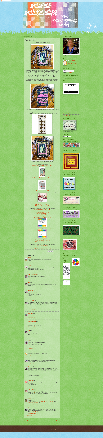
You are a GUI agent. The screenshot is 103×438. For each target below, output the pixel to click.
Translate (70, 72)
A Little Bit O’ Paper (34, 411)
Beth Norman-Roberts (32, 321)
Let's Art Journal (31, 389)
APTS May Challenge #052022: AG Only (42, 204)
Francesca (30, 352)
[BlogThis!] (49, 251)
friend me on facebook (66, 112)
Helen (29, 282)
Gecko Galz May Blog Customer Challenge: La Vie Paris (42, 165)
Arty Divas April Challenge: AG (42, 213)
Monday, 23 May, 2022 (32, 385)
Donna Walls (30, 366)
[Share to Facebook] (51, 251)
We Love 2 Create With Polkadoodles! (47, 401)
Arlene (29, 358)
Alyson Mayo (30, 313)
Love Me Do (49, 166)
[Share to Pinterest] (52, 251)
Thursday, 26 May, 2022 (32, 404)
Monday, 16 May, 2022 (32, 326)
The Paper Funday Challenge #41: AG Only (42, 205)
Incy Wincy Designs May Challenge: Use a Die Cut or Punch (42, 239)
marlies (29, 257)
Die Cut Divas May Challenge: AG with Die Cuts (42, 216)
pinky (29, 330)
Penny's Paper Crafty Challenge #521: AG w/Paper (42, 248)
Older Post (57, 420)
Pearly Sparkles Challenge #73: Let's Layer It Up (42, 241)
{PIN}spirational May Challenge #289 (42, 190)
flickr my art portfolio (66, 115)
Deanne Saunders (31, 407)
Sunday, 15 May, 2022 (31, 271)
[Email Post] (46, 251)
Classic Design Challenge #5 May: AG (42, 212)
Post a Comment (29, 415)
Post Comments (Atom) (32, 423)
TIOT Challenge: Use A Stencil (42, 245)
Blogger (56, 429)
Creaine (29, 265)
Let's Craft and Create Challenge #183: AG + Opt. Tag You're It (42, 203)
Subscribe (70, 91)
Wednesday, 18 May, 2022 (32, 376)
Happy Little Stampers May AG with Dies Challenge (42, 228)
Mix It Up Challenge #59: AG (42, 214)
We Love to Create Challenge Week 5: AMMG (42, 209)
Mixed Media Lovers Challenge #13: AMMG (42, 243)
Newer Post (26, 420)
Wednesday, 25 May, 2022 (32, 395)
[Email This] (48, 251)
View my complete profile (72, 63)
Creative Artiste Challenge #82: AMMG (42, 207)
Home (27, 29)
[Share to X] (50, 251)
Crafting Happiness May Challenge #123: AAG (42, 240)
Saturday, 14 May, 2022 (32, 261)
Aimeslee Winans (72, 60)
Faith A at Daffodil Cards (32, 274)
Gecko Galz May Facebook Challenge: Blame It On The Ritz (42, 177)
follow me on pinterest (66, 113)
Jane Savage (30, 398)
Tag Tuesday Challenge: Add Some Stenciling (42, 246)
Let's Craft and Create (50, 382)
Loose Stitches (30, 380)
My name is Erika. (31, 300)
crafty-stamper (30, 290)
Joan (29, 340)
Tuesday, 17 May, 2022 (31, 363)
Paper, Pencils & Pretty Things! (33, 402)
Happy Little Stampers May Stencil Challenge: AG (42, 217)
